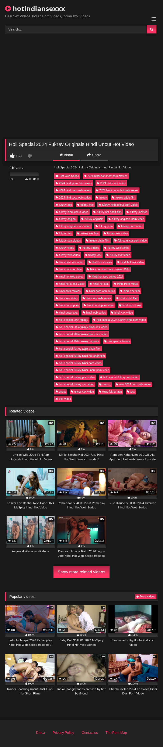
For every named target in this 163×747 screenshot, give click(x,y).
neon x (107, 384)
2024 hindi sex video (112, 183)
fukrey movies (138, 212)
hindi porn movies (70, 291)
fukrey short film (99, 240)
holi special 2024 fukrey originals (79, 341)
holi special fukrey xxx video (76, 384)
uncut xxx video (84, 391)
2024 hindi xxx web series (75, 197)
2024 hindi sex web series (75, 190)
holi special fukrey (119, 341)
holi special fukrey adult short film (79, 348)
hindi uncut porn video (100, 305)
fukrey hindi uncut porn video (120, 204)
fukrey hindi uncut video (73, 212)
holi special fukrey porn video (77, 377)
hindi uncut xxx (68, 312)
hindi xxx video (123, 312)
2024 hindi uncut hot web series (118, 190)
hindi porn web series (102, 291)
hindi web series (96, 312)
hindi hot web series (71, 276)
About (68, 155)
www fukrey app (112, 391)
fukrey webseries (69, 255)
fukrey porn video (131, 226)
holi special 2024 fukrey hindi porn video (121, 319)
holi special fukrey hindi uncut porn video (84, 370)
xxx (132, 391)
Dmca (40, 733)
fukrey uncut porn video (132, 240)
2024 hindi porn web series (75, 183)
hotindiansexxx (38, 8)
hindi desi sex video (71, 262)
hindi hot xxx (101, 283)
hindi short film (128, 298)
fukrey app (65, 204)
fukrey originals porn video (128, 219)
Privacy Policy (63, 733)
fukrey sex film (89, 233)
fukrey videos (91, 247)
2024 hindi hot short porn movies (107, 176)
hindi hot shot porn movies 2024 (109, 269)
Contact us (90, 733)
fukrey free (87, 204)
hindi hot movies (102, 262)
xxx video (65, 398)
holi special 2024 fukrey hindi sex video (83, 327)
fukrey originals (94, 219)
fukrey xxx (94, 255)
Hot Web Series (69, 176)
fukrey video (66, 247)
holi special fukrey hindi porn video (80, 363)
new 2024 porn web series (135, 384)
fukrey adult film (125, 197)
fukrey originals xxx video (74, 226)
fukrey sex (65, 233)
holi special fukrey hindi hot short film (82, 355)
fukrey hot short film (109, 212)
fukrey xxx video (120, 255)
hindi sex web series (98, 298)
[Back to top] (150, 734)
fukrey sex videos (70, 240)
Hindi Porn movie (127, 283)
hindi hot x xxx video (71, 283)
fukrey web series (118, 247)
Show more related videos (81, 572)
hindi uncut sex (131, 305)
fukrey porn (106, 226)
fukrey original (67, 219)
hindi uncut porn (69, 305)
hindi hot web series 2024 (107, 276)
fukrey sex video (117, 233)
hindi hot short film (70, 269)
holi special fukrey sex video (120, 377)
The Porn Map (116, 733)
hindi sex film (132, 291)
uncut (62, 391)
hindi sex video (68, 298)
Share (96, 155)
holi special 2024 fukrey (73, 319)
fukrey (103, 197)
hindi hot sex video (132, 262)
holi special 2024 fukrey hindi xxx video (83, 334)
